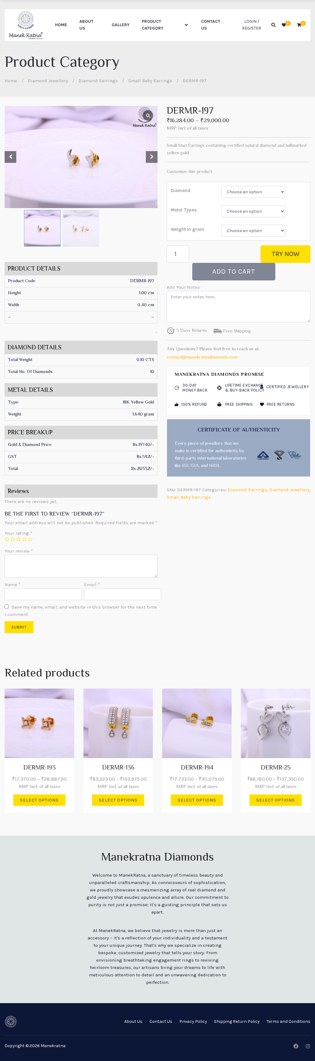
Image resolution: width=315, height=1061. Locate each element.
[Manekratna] (26, 25)
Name (13, 584)
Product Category (152, 25)
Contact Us (161, 1021)
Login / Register (251, 25)
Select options (39, 800)
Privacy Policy (193, 1021)
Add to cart (233, 271)
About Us (86, 25)
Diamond (180, 190)
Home (61, 24)
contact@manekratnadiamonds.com (202, 357)
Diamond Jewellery (48, 80)
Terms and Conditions (288, 1021)
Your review (19, 551)
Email (92, 584)
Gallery (121, 24)
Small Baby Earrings (150, 80)
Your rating (18, 533)
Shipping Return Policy (237, 1021)
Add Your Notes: (184, 287)
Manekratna (53, 1045)
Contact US (210, 25)
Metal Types (184, 210)
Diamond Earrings (98, 80)
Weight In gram (187, 229)
